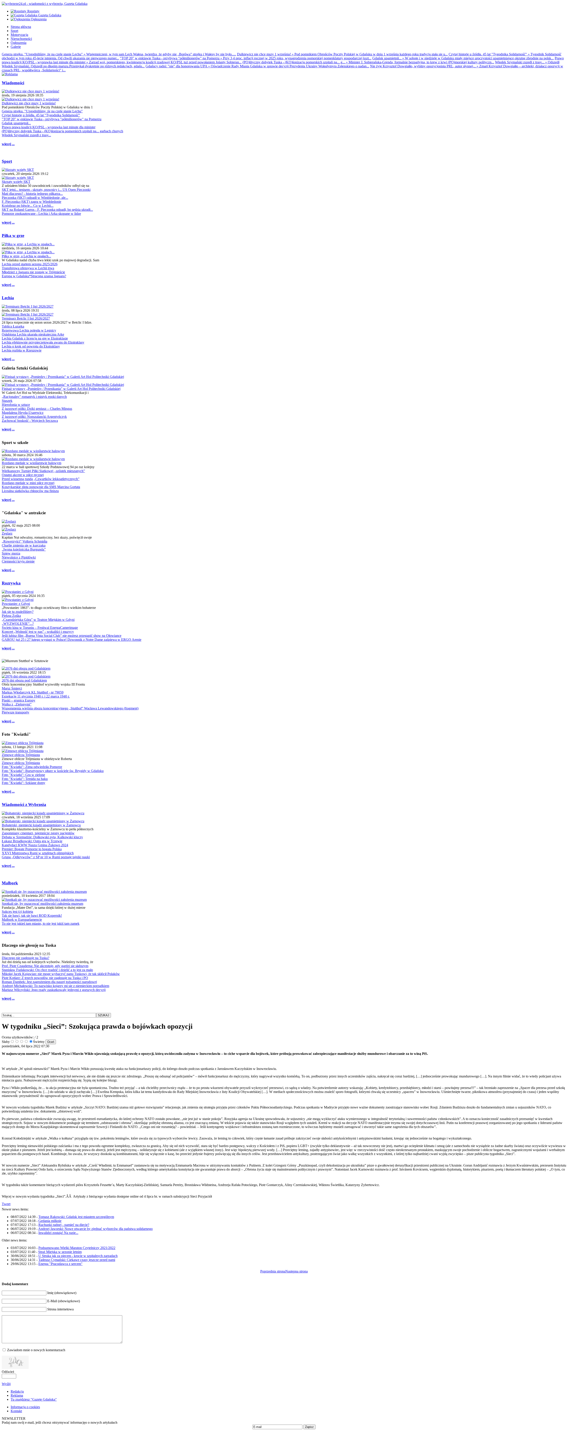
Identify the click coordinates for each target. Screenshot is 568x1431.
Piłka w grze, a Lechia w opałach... (26, 256)
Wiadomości (13, 82)
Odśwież (8, 1372)
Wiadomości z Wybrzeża (24, 804)
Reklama (17, 1395)
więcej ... (8, 144)
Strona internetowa (60, 1309)
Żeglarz (7, 533)
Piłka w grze (13, 235)
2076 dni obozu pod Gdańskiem (24, 680)
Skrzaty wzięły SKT (16, 182)
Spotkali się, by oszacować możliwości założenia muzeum (42, 903)
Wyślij (6, 1384)
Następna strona (296, 1271)
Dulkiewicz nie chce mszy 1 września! (29, 103)
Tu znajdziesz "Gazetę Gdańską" (34, 1399)
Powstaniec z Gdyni (16, 604)
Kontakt (16, 1411)
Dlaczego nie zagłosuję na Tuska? (25, 958)
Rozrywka (11, 583)
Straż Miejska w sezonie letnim (60, 1252)
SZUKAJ (103, 1015)
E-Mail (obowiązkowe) (63, 1301)
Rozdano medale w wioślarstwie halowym (31, 463)
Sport (7, 161)
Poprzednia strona (272, 1271)
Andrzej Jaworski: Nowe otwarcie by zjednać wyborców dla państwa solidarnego (95, 1229)
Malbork (10, 883)
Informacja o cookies (25, 1407)
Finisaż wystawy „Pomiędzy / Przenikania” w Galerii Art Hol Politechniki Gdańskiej (61, 389)
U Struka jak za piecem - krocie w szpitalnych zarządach (78, 1256)
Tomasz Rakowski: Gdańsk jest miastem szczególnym (76, 1217)
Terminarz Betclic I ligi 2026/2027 (26, 318)
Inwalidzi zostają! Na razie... (58, 1233)
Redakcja (17, 1391)
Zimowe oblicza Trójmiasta (21, 755)
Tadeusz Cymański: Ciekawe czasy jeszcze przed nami (76, 1260)
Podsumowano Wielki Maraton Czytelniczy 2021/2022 (76, 1248)
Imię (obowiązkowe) (61, 1293)
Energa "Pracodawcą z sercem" (60, 1264)
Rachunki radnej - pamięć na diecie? (63, 1225)
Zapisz (309, 1427)
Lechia (8, 297)
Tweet (6, 1204)
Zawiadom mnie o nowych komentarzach (36, 1350)
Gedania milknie (49, 1221)
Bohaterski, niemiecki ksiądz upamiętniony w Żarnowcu (41, 825)
